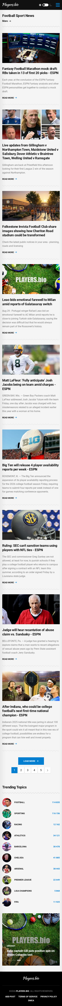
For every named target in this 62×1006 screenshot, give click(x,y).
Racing (18, 824)
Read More (8, 98)
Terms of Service (27, 996)
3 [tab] (19, 960)
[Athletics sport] (6, 835)
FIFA (16, 902)
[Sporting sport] (6, 813)
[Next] (48, 770)
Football (19, 802)
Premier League (22, 880)
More (5, 21)
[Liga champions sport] (6, 891)
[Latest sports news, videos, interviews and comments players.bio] (10, 5)
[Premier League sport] (6, 879)
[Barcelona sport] (6, 846)
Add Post (10, 996)
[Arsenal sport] (6, 868)
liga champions (23, 891)
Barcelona (20, 846)
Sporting (19, 813)
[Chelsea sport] (6, 857)
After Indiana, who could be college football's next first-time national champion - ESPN (27, 711)
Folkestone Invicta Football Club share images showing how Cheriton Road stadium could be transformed (29, 231)
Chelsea (18, 857)
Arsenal (19, 869)
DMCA (31, 1000)
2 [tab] (13, 960)
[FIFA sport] (6, 902)
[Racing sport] (6, 824)
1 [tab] (8, 960)
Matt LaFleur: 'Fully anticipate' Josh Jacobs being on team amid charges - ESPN (29, 385)
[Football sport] (6, 802)
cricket (11, 946)
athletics (19, 835)
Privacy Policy (48, 996)
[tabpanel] (31, 939)
